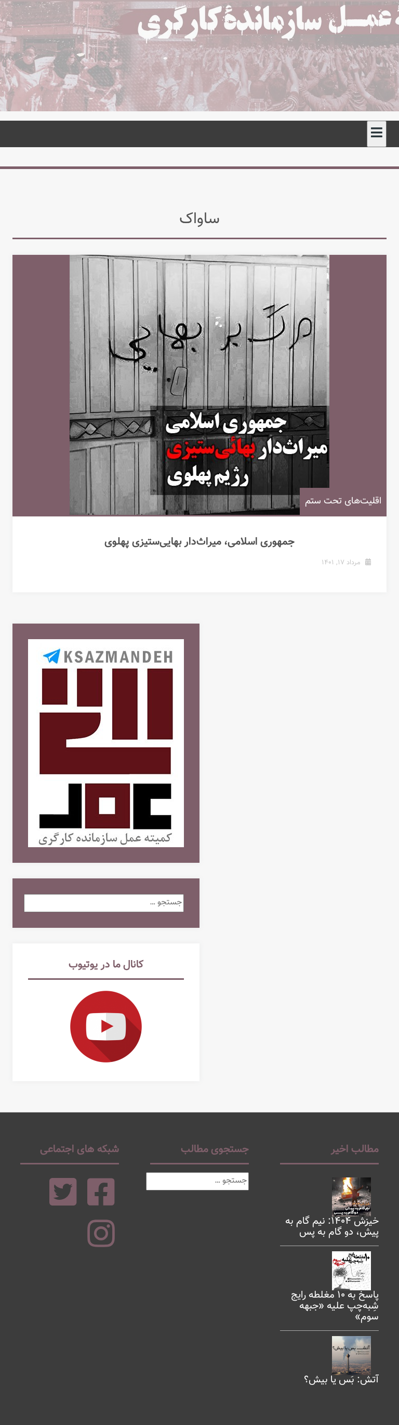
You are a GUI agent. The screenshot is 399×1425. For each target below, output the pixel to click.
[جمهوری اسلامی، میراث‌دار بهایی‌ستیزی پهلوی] (199, 385)
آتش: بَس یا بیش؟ (341, 1380)
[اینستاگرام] (101, 1243)
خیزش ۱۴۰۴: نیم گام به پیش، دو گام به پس (332, 1227)
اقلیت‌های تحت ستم (343, 501)
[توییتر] (63, 1201)
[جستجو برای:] (104, 902)
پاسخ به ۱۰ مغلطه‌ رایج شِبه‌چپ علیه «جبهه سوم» (335, 1306)
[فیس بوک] (101, 1201)
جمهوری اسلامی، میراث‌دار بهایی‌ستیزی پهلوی (199, 542)
